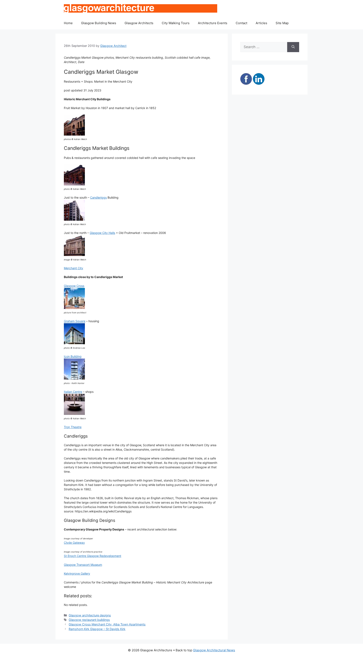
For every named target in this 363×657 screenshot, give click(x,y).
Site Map (282, 23)
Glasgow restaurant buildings (89, 619)
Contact (241, 23)
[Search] (293, 47)
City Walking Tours (175, 23)
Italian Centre (73, 391)
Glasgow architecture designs (90, 615)
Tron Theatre (73, 427)
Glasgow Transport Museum (83, 564)
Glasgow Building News (98, 23)
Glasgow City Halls (102, 233)
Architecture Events (212, 23)
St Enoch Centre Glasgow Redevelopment (92, 556)
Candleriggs (98, 197)
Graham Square (74, 321)
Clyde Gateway (74, 542)
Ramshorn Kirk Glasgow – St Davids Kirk (97, 629)
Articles (261, 23)
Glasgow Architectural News (214, 650)
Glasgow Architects (139, 23)
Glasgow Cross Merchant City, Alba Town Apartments (107, 624)
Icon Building (73, 356)
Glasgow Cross (74, 286)
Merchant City (73, 268)
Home (68, 23)
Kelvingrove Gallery (77, 573)
